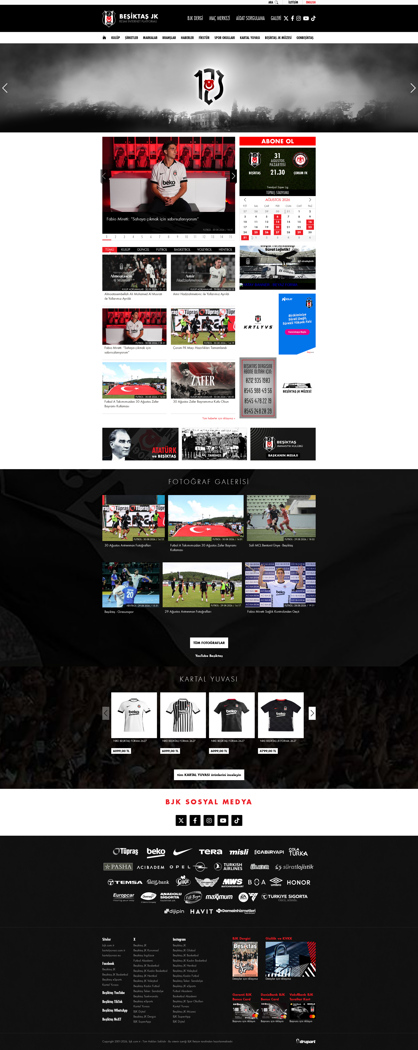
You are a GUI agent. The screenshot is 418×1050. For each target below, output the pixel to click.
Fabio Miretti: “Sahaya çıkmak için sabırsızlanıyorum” (153, 219)
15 (230, 237)
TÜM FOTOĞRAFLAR (209, 643)
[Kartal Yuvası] (257, 324)
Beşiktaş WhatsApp (114, 1010)
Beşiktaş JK (108, 969)
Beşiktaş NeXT (111, 1019)
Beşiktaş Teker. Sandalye (148, 991)
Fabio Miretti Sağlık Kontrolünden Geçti (273, 612)
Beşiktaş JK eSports (184, 986)
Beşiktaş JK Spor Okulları (188, 1001)
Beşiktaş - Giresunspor (119, 612)
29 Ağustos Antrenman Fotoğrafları (188, 612)
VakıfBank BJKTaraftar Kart (301, 997)
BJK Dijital (139, 1011)
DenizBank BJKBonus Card (273, 997)
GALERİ (276, 18)
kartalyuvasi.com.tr (113, 950)
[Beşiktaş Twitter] (286, 18)
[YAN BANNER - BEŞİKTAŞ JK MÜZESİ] (297, 324)
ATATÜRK (164, 452)
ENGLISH (311, 2)
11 (195, 237)
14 (221, 237)
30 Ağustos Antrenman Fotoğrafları (127, 545)
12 (204, 237)
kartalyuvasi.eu (111, 955)
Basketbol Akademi (185, 996)
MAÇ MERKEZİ (219, 18)
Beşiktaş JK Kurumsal (146, 950)
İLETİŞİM (293, 2)
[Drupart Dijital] (306, 1042)
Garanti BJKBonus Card (242, 997)
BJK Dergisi (241, 938)
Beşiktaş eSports (112, 979)
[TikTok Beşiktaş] (313, 18)
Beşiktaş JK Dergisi (144, 1016)
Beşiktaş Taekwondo (145, 996)
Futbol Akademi (143, 960)
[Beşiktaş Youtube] (222, 821)
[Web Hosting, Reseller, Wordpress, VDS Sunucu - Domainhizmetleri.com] (234, 911)
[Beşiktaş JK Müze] (297, 387)
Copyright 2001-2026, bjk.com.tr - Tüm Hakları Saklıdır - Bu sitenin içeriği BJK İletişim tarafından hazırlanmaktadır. (167, 1041)
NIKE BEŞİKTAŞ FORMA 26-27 (130, 741)
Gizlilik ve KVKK (279, 938)
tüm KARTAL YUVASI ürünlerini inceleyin (209, 775)
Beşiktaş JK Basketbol (115, 974)
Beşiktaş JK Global (184, 950)
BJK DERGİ (195, 18)
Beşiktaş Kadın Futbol (146, 986)
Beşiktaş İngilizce (143, 955)
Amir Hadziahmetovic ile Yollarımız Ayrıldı (201, 294)
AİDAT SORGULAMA (250, 18)
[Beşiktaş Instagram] (298, 18)
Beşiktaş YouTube (113, 992)
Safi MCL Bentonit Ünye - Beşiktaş (271, 545)
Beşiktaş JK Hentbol (145, 976)
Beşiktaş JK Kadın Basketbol (150, 971)
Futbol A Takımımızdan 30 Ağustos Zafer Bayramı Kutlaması (131, 404)
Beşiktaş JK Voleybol (145, 981)
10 (186, 237)
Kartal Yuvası (110, 985)
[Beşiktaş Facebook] (292, 18)
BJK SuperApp (142, 1021)
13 (212, 237)
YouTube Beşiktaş (209, 656)
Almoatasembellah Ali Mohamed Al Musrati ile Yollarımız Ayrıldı (133, 296)
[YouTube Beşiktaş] (306, 18)
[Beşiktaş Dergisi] (257, 387)
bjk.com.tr (108, 945)
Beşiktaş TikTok (112, 1001)
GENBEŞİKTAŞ (305, 38)
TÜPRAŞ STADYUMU (277, 192)
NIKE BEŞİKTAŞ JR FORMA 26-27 (278, 741)
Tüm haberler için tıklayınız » (218, 418)
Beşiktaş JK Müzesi (184, 1011)
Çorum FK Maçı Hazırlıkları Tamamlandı (200, 348)
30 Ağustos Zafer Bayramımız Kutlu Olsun (201, 402)
